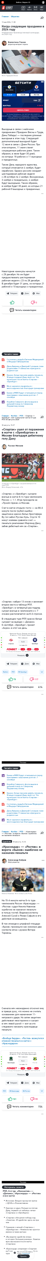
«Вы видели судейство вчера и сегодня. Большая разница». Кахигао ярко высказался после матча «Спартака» (23, 1240)
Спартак (11, 643)
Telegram (13, 293)
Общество (15, 16)
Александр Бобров (17, 860)
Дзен (27, 293)
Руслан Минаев (15, 446)
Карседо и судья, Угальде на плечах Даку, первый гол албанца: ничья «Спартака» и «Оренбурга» (22, 1210)
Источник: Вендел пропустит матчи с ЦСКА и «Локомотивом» (21, 1202)
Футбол (14, 416)
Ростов (35, 1062)
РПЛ (22, 416)
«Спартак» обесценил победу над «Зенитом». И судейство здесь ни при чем (22, 1220)
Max (38, 293)
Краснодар (11, 1062)
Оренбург (35, 643)
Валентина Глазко (17, 42)
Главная (5, 16)
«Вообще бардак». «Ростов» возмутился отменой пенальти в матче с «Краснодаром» (23, 1041)
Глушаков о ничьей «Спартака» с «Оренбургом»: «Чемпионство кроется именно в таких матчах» (23, 1229)
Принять (23, 1256)
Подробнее (26, 1253)
